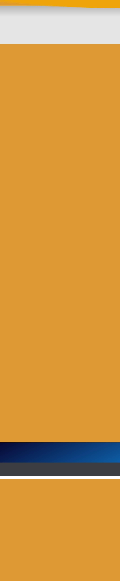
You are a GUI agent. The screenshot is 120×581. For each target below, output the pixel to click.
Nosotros (37, 3)
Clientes (92, 3)
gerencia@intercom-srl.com (42, 565)
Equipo (86, 3)
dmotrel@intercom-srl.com (42, 561)
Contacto (100, 3)
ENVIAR (61, 483)
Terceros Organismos (62, 3)
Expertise (52, 3)
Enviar (93, 567)
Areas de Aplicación (77, 3)
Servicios (44, 3)
